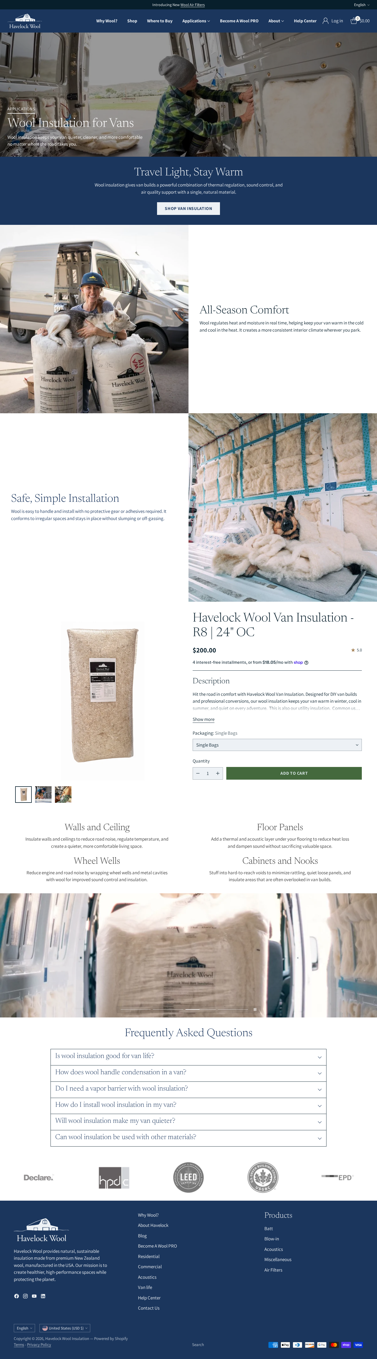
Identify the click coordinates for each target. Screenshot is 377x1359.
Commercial (150, 1267)
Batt (268, 1228)
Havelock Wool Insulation (67, 1338)
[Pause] (255, 1009)
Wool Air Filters (192, 4)
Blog (142, 1236)
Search (198, 1344)
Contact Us (149, 1308)
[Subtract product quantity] (198, 773)
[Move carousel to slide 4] (233, 1009)
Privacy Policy (39, 1344)
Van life (145, 1287)
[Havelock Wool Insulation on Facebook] (16, 1297)
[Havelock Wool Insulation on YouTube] (34, 1297)
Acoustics (147, 1277)
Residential (149, 1256)
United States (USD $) (66, 1328)
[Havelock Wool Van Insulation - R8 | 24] (99, 696)
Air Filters (273, 1270)
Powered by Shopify (111, 1338)
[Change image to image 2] (43, 794)
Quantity (201, 761)
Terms (19, 1344)
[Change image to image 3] (63, 794)
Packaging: (215, 733)
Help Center (149, 1298)
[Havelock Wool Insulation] (24, 21)
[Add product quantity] (218, 773)
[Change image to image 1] (23, 794)
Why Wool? (148, 1215)
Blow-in (271, 1239)
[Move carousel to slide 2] (168, 1009)
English (360, 4)
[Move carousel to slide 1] (136, 1009)
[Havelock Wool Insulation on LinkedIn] (43, 1297)
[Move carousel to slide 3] (200, 1009)
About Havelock (153, 1225)
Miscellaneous (277, 1259)
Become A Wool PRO (157, 1246)
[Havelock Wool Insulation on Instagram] (25, 1297)
